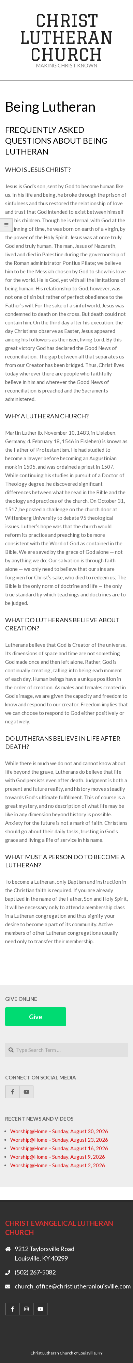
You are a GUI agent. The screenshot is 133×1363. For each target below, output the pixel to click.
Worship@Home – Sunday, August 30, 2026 (59, 1131)
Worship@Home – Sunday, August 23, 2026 (59, 1140)
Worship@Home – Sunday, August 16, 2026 (59, 1148)
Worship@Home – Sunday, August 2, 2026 (57, 1165)
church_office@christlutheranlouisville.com (73, 1286)
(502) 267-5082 (35, 1272)
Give (35, 1017)
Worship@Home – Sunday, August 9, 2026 (57, 1157)
